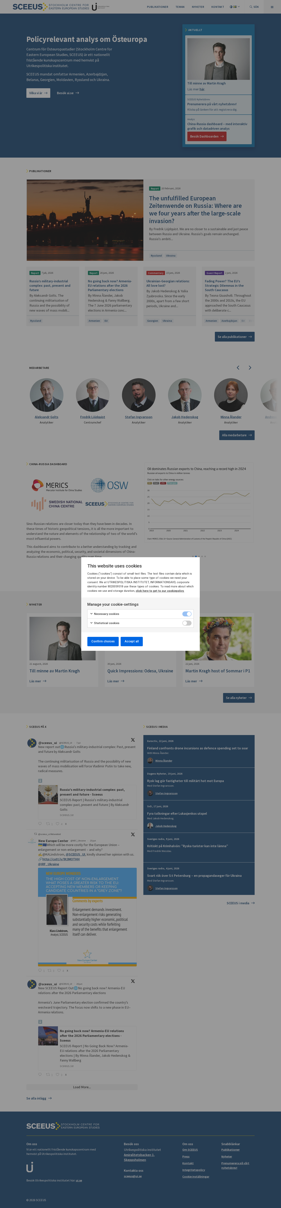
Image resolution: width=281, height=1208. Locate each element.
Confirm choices (103, 641)
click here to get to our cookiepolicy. (160, 591)
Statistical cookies (106, 623)
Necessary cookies (106, 614)
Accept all (132, 641)
